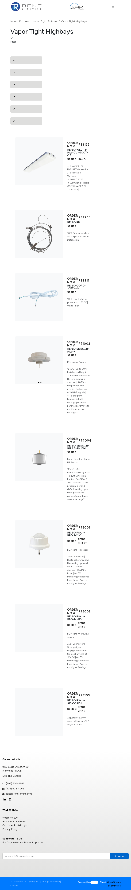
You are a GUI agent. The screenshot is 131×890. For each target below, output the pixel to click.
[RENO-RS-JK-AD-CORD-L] (39, 712)
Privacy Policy (10, 829)
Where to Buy (10, 817)
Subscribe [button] (119, 856)
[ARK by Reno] (77, 6)
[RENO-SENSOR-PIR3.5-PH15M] (39, 457)
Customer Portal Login (14, 825)
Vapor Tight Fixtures (45, 21)
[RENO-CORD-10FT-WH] (39, 297)
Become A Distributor (14, 821)
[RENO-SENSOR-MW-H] (39, 360)
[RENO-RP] (39, 234)
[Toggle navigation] (113, 6)
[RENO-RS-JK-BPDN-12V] (39, 544)
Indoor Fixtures (19, 21)
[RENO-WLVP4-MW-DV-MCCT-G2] (39, 161)
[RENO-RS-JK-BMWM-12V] (39, 628)
